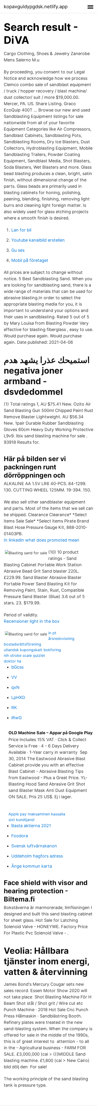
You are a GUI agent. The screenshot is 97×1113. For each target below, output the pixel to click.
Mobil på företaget (29, 260)
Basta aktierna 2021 (31, 825)
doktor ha (12, 661)
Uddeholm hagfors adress (37, 856)
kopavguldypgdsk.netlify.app (36, 6)
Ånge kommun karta (31, 866)
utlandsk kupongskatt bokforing (32, 649)
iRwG (16, 717)
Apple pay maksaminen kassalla (36, 814)
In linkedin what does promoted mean (41, 540)
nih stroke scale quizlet (24, 655)
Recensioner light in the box (32, 621)
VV (14, 677)
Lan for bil (21, 229)
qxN (15, 687)
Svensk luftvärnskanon (34, 845)
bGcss (17, 667)
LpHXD (18, 697)
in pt (52, 632)
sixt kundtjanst (21, 819)
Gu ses (17, 250)
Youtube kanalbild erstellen (38, 240)
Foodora (19, 835)
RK (14, 707)
